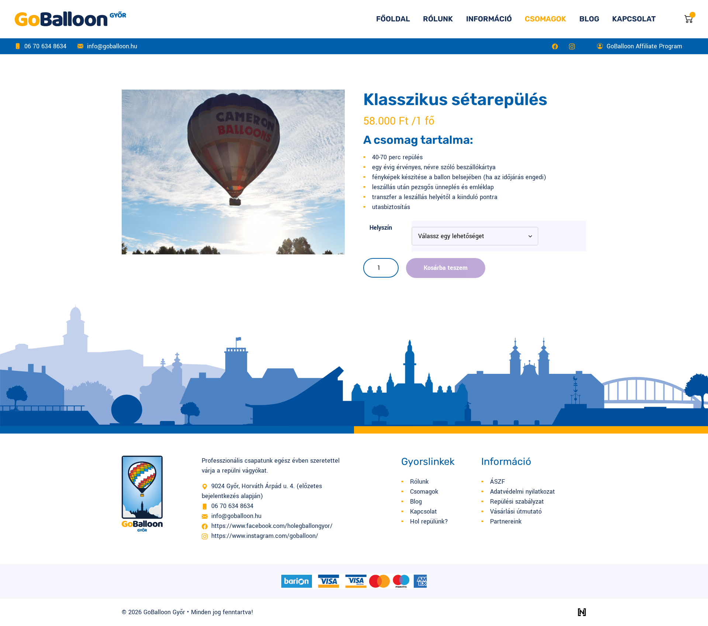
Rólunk (438, 18)
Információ (489, 18)
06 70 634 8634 (45, 46)
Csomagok (545, 18)
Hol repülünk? (429, 521)
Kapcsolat (634, 18)
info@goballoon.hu (112, 46)
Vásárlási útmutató (516, 511)
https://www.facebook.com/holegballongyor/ (272, 526)
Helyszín (380, 227)
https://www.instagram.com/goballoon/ (264, 536)
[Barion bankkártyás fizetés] (354, 581)
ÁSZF (497, 481)
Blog (589, 18)
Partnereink (505, 521)
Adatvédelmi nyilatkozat (522, 491)
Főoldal (393, 18)
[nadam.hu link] (581, 612)
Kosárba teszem (446, 268)
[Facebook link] (555, 46)
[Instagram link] (572, 46)
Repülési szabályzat (517, 501)
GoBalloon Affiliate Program (644, 46)
